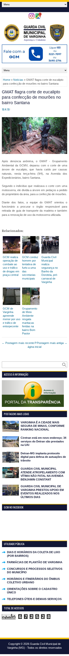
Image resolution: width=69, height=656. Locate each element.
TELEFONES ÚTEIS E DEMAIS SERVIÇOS (34, 599)
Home (6, 79)
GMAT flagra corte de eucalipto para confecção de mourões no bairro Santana (31, 97)
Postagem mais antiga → (52, 342)
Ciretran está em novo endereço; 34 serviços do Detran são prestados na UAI (43, 441)
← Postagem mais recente (18, 342)
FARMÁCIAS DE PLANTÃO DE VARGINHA (34, 562)
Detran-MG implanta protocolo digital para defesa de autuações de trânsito (43, 457)
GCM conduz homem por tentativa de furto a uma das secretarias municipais (30, 268)
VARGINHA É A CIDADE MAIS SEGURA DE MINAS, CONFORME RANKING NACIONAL (43, 426)
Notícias (18, 79)
